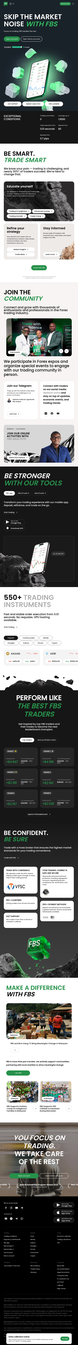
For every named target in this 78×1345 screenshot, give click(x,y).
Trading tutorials (16, 216)
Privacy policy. (27, 1341)
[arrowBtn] (66, 351)
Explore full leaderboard (37, 814)
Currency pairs (29, 638)
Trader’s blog (35, 216)
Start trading (9, 512)
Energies (11, 643)
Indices (26, 643)
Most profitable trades (47, 740)
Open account (65, 4)
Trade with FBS (39, 268)
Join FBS (18, 1073)
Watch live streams (17, 457)
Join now (13, 414)
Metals (46, 638)
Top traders (27, 740)
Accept (65, 1339)
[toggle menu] (73, 4)
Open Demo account (31, 39)
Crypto (54, 643)
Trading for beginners (18, 211)
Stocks (40, 643)
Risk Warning (8, 1322)
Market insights (20, 249)
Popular (11, 638)
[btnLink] (14, 1050)
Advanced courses (42, 211)
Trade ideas (20, 254)
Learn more (50, 254)
